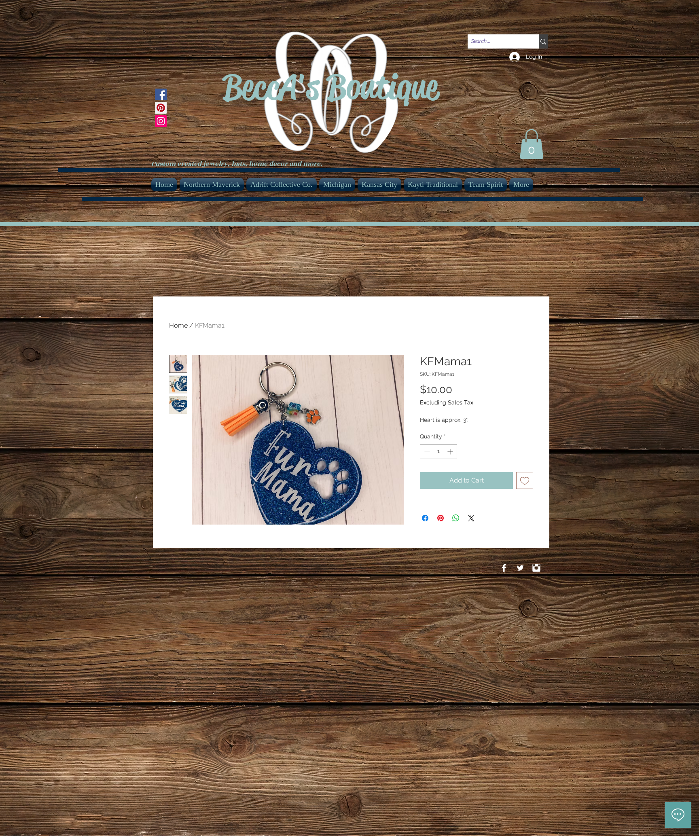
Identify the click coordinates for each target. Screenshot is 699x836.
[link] (531, 144)
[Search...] (543, 41)
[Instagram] (161, 121)
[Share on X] (471, 518)
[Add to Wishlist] (524, 480)
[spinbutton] (438, 451)
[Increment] (451, 451)
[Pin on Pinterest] (440, 518)
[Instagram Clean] (536, 568)
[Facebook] (161, 94)
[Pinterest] (161, 108)
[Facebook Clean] (504, 568)
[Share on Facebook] (425, 518)
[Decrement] (426, 451)
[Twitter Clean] (520, 568)
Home (178, 325)
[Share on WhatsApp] (456, 518)
